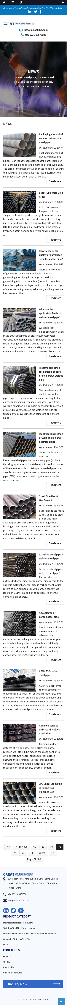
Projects (7, 956)
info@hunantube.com (36, 30)
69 (43, 847)
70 (51, 847)
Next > (42, 853)
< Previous (22, 847)
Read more (55, 181)
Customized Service (12, 972)
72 (14, 853)
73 (23, 853)
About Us (7, 961)
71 (59, 847)
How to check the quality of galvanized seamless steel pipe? (51, 255)
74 (31, 853)
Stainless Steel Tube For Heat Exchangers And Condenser (29, 933)
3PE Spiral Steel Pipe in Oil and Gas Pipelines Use (50, 788)
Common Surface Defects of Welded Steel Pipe (49, 729)
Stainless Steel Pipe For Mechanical (19, 928)
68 (34, 847)
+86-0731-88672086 (35, 35)
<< (8, 847)
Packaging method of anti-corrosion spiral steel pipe (51, 138)
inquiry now (17, 984)
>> (52, 853)
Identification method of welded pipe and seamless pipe (51, 438)
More (5, 944)
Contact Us (8, 967)
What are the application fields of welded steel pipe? (50, 313)
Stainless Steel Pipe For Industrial (18, 922)
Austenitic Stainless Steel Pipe (17, 939)
